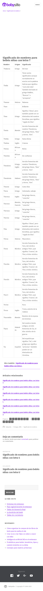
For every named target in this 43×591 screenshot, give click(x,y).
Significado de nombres (30, 427)
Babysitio (8, 427)
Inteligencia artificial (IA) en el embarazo (22, 539)
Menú (37, 4)
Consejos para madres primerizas (19, 548)
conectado (25, 439)
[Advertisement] (21, 34)
